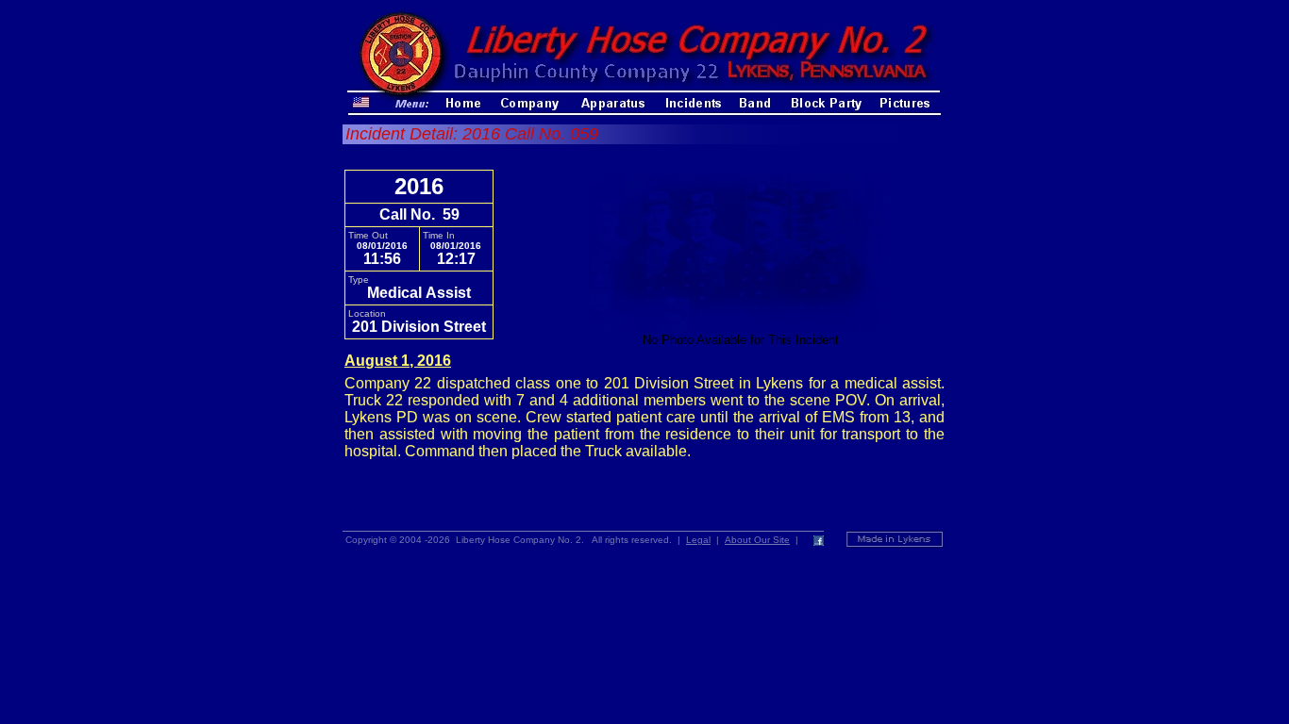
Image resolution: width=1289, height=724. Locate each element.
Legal (698, 540)
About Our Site (757, 540)
